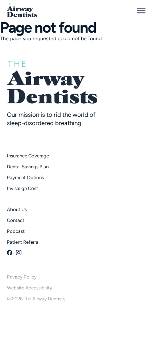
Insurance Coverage (28, 155)
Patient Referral (23, 242)
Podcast (16, 231)
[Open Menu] (141, 10)
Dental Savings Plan (28, 166)
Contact (15, 220)
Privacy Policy (22, 277)
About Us (17, 209)
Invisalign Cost (22, 188)
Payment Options (25, 177)
